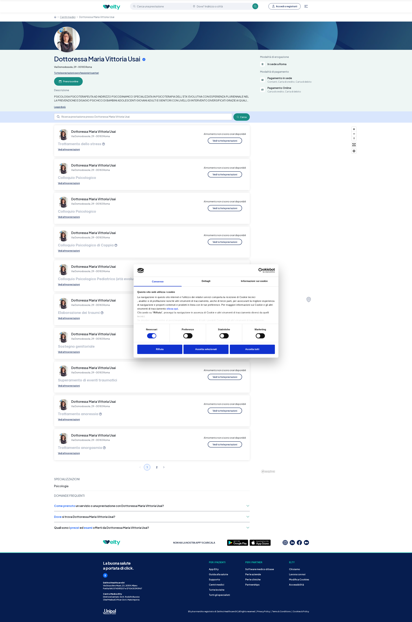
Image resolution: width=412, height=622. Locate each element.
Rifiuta (160, 349)
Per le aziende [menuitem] (253, 574)
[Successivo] (164, 467)
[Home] (55, 17)
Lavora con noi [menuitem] (297, 574)
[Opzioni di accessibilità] (105, 575)
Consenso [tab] (158, 281)
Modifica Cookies (299, 579)
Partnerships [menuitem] (252, 584)
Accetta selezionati (206, 349)
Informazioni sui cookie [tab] (254, 281)
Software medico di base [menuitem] (259, 569)
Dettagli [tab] (206, 281)
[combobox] (161, 6)
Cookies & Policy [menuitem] (301, 611)
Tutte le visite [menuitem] (216, 589)
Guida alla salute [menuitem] (218, 574)
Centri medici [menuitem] (216, 584)
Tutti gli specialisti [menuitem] (219, 594)
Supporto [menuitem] (214, 579)
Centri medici (67, 17)
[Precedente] (140, 467)
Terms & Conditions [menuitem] (281, 611)
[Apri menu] (306, 6)
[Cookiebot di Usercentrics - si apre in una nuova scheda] (261, 270)
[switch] (187, 335)
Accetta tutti (252, 349)
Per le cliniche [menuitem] (253, 579)
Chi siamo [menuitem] (294, 569)
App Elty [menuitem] (214, 569)
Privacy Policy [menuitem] (263, 611)
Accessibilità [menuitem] (296, 584)
